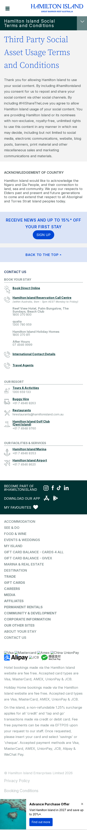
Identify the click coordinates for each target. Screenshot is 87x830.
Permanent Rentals (23, 607)
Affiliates (14, 601)
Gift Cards (14, 583)
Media (9, 595)
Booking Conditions (21, 790)
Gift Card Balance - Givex (28, 558)
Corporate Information (27, 619)
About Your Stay (20, 631)
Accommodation (19, 521)
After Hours (22, 343)
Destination (15, 570)
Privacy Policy (17, 780)
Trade (10, 576)
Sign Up (43, 235)
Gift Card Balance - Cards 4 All (34, 552)
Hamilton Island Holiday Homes (36, 333)
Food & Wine (15, 534)
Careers (12, 589)
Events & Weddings (22, 540)
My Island (13, 546)
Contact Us (15, 638)
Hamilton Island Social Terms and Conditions (29, 23)
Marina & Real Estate (24, 564)
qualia (22, 323)
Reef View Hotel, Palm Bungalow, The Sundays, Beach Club (41, 311)
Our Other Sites (19, 625)
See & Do (11, 528)
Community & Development (30, 613)
